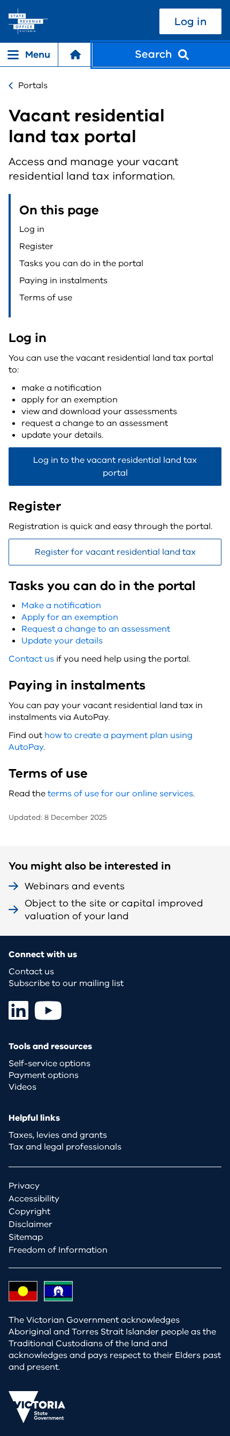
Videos (22, 1087)
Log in (190, 21)
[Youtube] (48, 1010)
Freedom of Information (58, 1250)
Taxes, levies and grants (58, 1135)
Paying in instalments (63, 280)
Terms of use (45, 298)
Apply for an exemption (69, 617)
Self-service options (49, 1063)
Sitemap (26, 1237)
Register (36, 246)
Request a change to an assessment (95, 629)
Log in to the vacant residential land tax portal (115, 466)
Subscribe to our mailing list (66, 983)
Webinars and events (75, 886)
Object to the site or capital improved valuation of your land (114, 909)
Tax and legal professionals (65, 1147)
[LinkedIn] (18, 1010)
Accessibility (34, 1199)
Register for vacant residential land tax (115, 552)
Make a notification (61, 605)
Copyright (29, 1211)
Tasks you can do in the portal (81, 263)
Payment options (44, 1075)
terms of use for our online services (120, 793)
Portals (33, 85)
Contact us (31, 659)
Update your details (62, 641)
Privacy (24, 1186)
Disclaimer (30, 1224)
